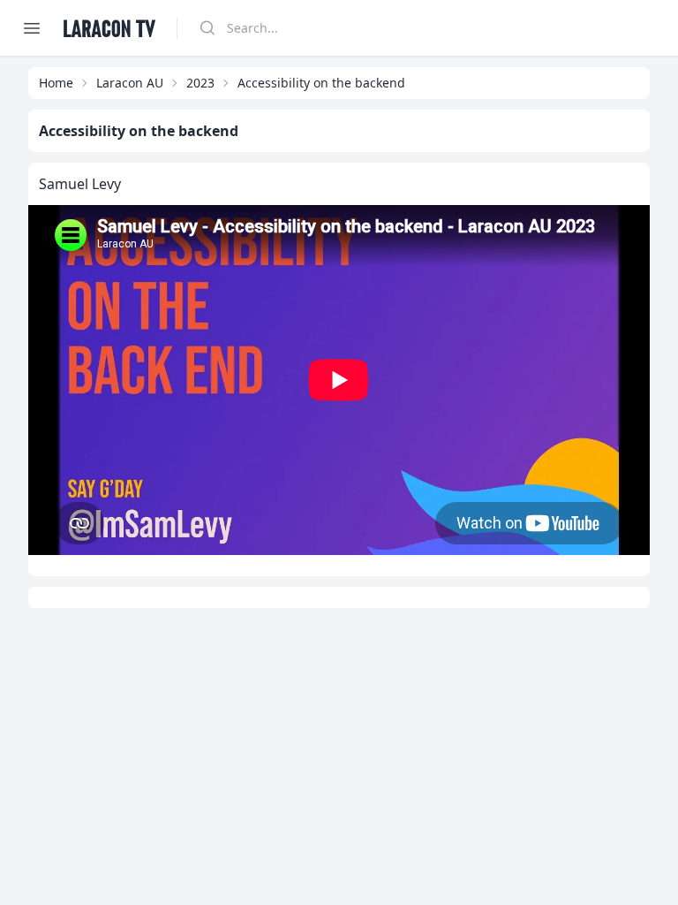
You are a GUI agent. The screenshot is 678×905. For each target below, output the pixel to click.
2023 (200, 82)
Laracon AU (129, 82)
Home (56, 82)
